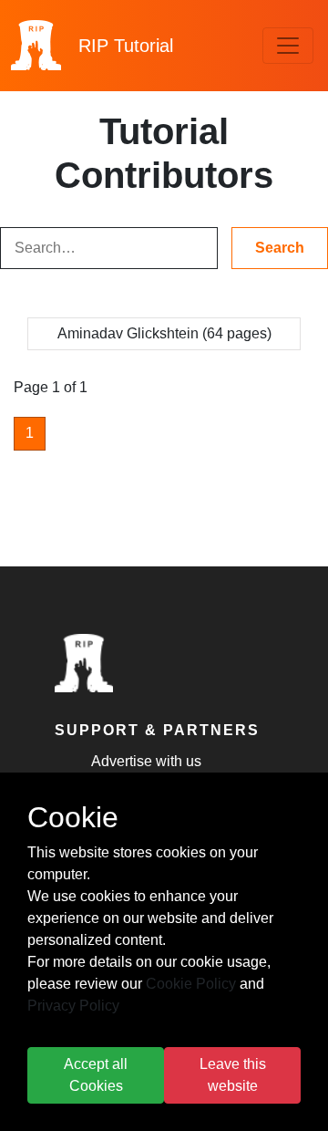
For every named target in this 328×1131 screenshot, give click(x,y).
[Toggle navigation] (287, 45)
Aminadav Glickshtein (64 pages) (164, 333)
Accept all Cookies (96, 1075)
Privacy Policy (73, 1005)
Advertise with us (146, 761)
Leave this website (233, 1075)
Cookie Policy (191, 983)
